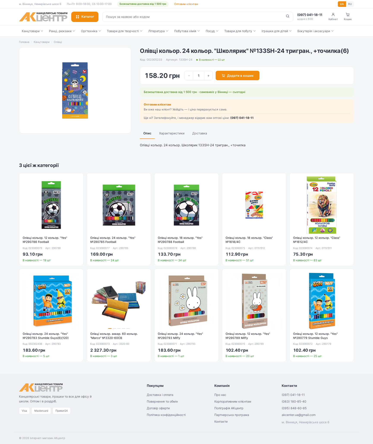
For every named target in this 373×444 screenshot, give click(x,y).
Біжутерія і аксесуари (313, 31)
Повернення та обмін (162, 401)
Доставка (199, 133)
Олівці (58, 42)
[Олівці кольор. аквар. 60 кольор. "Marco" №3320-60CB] (118, 300)
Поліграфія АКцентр (228, 408)
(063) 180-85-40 (294, 401)
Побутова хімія (185, 31)
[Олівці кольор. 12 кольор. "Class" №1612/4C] (321, 205)
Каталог (87, 17)
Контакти (221, 421)
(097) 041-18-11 (242, 118)
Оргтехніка (89, 31)
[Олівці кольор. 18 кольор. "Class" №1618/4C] (254, 205)
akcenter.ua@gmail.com (299, 415)
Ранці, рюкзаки (60, 31)
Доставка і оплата (160, 395)
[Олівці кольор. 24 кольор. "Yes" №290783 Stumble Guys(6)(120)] (51, 300)
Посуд (210, 31)
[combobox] (192, 17)
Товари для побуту (238, 31)
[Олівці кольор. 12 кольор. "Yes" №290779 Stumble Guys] (321, 300)
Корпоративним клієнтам (232, 401)
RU (350, 4)
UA (342, 4)
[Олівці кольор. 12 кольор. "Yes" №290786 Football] (51, 205)
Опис (147, 133)
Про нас (220, 395)
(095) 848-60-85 (294, 408)
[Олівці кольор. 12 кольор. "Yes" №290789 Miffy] (254, 300)
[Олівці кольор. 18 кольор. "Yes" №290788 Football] (186, 205)
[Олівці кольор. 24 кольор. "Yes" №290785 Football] (118, 205)
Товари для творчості (123, 31)
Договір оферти (158, 408)
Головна (24, 42)
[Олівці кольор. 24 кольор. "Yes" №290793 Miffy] (186, 300)
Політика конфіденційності (166, 415)
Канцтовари (31, 31)
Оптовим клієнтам (186, 4)
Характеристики (172, 133)
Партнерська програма (231, 415)
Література (156, 31)
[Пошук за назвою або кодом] (287, 17)
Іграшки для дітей (275, 31)
